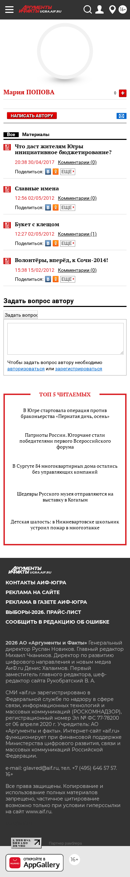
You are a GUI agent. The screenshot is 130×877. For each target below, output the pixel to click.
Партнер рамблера (65, 843)
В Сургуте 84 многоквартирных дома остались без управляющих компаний (65, 469)
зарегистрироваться (78, 369)
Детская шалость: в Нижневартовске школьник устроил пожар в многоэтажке (65, 524)
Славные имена (37, 188)
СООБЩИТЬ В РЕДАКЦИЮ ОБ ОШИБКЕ (57, 622)
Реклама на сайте (33, 592)
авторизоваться (26, 369)
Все (11, 134)
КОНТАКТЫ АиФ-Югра (36, 582)
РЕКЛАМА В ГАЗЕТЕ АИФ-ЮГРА (46, 602)
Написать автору (32, 115)
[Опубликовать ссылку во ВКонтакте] (48, 171)
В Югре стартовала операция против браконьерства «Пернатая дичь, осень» (65, 413)
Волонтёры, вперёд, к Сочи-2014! (61, 260)
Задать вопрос (21, 315)
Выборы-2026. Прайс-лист (43, 612)
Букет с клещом (37, 224)
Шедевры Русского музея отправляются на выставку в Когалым (65, 497)
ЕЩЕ (67, 171)
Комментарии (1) (77, 234)
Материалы (36, 134)
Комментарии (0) (77, 162)
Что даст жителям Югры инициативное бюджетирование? (63, 149)
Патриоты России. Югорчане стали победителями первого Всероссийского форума (65, 441)
